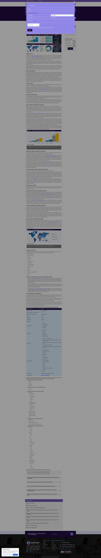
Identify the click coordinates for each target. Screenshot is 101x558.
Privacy (30, 27)
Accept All (15, 554)
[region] (10, 552)
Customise (5, 554)
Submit (30, 30)
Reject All (10, 554)
